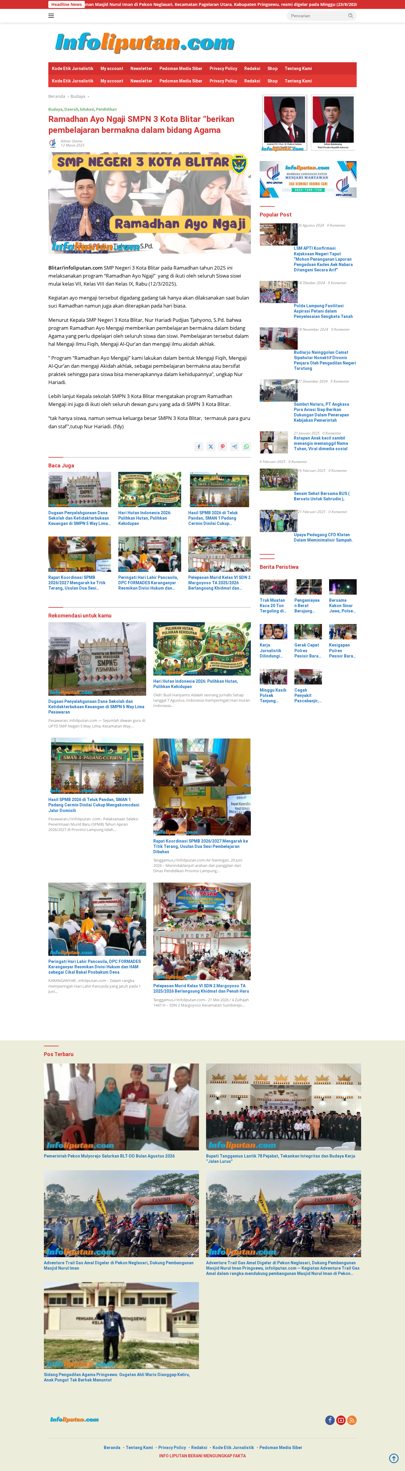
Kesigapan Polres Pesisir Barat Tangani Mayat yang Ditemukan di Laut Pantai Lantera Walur (342, 651)
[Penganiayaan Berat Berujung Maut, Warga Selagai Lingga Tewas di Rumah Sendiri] (308, 587)
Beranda (112, 1447)
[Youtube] (341, 1421)
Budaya (55, 109)
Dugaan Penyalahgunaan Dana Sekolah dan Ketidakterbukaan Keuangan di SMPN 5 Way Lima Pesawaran (78, 518)
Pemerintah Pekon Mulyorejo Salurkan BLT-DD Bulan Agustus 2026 (109, 1156)
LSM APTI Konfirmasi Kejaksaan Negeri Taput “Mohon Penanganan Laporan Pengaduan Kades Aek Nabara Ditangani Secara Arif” (323, 259)
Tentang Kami (298, 68)
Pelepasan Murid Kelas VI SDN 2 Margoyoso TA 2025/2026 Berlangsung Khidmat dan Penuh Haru (219, 583)
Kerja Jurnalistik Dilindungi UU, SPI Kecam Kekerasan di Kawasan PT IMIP (273, 651)
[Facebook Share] (198, 446)
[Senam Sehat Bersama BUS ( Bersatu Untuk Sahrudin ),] (279, 480)
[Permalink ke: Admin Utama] (53, 143)
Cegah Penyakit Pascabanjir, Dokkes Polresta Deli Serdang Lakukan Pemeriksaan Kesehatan (307, 696)
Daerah (71, 109)
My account (112, 68)
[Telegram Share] (234, 446)
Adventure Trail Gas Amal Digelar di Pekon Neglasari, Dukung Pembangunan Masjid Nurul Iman (119, 1265)
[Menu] (52, 16)
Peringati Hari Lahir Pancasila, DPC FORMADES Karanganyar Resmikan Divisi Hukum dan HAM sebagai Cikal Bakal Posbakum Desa (148, 583)
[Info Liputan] (147, 42)
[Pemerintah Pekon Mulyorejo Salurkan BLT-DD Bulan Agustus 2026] (121, 1107)
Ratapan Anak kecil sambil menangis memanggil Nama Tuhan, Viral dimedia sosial (321, 443)
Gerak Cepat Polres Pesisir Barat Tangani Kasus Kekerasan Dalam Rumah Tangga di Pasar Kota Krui (307, 651)
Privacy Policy (223, 68)
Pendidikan (106, 109)
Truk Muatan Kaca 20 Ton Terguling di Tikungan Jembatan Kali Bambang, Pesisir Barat (273, 606)
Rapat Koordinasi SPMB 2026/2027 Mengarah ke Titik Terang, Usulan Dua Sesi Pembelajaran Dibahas (77, 583)
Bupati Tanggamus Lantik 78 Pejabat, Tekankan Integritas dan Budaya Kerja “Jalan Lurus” (280, 1159)
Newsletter (141, 68)
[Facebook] (330, 1421)
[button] (351, 15)
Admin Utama (71, 141)
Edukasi (87, 109)
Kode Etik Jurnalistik (72, 68)
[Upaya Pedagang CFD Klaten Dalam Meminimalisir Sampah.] (279, 521)
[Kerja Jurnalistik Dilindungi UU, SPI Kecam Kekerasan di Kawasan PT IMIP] (273, 631)
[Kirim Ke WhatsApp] (246, 446)
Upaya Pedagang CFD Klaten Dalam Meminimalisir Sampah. (323, 537)
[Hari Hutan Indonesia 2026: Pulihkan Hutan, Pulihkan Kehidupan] (149, 489)
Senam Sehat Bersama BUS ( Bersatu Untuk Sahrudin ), (322, 496)
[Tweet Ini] (210, 446)
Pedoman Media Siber (181, 68)
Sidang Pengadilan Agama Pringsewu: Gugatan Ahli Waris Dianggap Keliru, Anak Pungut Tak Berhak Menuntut (117, 1377)
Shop (272, 68)
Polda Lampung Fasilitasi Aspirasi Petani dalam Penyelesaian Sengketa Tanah (323, 311)
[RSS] (352, 1421)
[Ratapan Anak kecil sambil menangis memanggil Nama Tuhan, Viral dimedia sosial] (274, 442)
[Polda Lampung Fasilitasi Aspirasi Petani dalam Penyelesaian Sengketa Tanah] (279, 292)
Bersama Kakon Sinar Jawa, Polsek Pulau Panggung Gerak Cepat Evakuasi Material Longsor (342, 606)
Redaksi (252, 68)
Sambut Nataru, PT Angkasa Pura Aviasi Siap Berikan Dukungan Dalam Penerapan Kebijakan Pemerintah (321, 412)
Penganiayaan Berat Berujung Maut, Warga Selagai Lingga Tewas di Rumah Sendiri (308, 606)
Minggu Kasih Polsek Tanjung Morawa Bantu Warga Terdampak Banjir (273, 696)
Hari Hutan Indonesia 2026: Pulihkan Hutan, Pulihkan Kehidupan (144, 518)
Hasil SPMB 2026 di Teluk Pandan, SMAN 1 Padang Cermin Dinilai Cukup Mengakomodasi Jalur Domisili (219, 518)
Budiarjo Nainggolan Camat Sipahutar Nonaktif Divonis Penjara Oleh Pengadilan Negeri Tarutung (325, 360)
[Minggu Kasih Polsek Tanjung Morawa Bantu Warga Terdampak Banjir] (273, 676)
